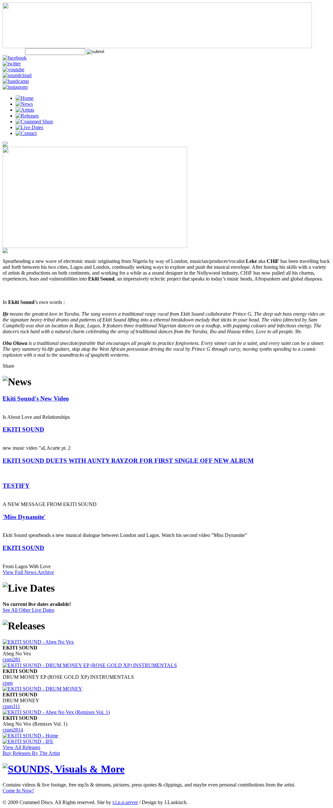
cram (8, 683)
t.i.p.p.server (125, 802)
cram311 (11, 706)
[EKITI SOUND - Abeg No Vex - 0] (38, 642)
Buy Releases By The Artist (31, 753)
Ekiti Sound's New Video (36, 398)
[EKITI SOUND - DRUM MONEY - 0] (42, 689)
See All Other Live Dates (28, 610)
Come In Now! (18, 790)
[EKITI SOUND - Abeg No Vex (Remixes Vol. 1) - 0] (56, 712)
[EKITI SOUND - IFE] (28, 741)
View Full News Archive (28, 572)
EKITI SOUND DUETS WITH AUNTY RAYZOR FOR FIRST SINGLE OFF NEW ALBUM (128, 460)
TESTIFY (16, 485)
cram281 (11, 659)
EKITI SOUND (23, 429)
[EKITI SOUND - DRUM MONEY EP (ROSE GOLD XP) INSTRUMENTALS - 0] (90, 665)
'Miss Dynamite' (24, 517)
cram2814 (13, 730)
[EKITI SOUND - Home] (30, 735)
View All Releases (21, 747)
